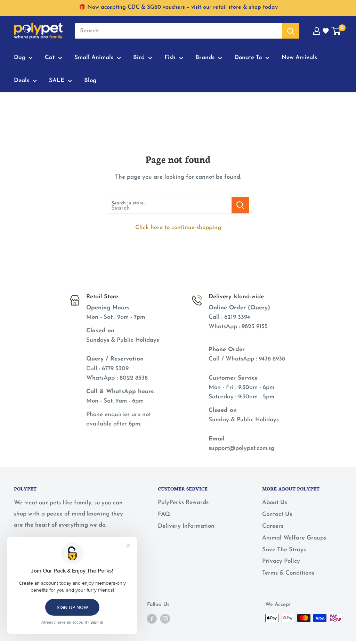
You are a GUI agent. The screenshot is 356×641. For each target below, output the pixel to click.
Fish (170, 57)
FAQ (164, 514)
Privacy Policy (281, 561)
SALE (56, 80)
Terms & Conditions (288, 573)
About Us (274, 502)
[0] (336, 31)
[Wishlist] (326, 31)
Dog (19, 57)
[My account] (316, 31)
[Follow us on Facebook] (152, 619)
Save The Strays (284, 550)
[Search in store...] (240, 205)
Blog (90, 80)
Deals (21, 80)
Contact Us (277, 514)
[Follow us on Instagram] (165, 619)
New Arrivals (299, 57)
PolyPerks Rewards (183, 502)
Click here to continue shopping (178, 227)
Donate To (248, 57)
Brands (205, 57)
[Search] (290, 31)
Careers (272, 526)
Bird (139, 57)
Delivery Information (186, 526)
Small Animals (93, 57)
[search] (178, 31)
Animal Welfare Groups (294, 538)
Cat (50, 57)
